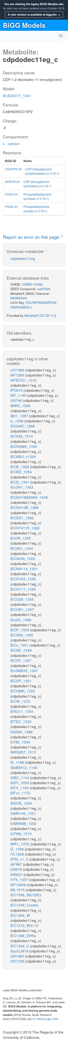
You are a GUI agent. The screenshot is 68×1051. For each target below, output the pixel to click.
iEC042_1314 (21, 435)
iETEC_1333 (20, 721)
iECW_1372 (20, 701)
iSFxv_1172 (20, 792)
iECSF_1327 (20, 660)
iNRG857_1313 (23, 751)
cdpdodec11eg (22, 258)
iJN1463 (17, 955)
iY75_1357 (19, 879)
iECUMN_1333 (22, 690)
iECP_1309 (20, 629)
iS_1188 (17, 762)
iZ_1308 (17, 848)
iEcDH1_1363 (21, 487)
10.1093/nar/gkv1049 (45, 1019)
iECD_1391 (20, 481)
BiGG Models (24, 25)
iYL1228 (17, 853)
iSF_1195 (18, 395)
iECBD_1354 (21, 471)
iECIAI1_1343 (21, 548)
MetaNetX (31, 315)
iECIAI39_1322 (22, 558)
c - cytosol (11, 143)
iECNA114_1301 (24, 568)
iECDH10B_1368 (24, 507)
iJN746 (16, 400)
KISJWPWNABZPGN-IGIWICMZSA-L (33, 304)
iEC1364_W (20, 915)
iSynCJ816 (19, 950)
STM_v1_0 (19, 859)
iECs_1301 (19, 644)
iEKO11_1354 (21, 711)
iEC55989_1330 (23, 446)
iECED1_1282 (22, 517)
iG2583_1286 (21, 731)
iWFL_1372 (20, 843)
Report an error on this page (31, 237)
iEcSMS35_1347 (24, 670)
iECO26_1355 (22, 599)
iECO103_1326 (23, 578)
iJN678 (16, 869)
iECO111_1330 (23, 589)
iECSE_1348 (21, 650)
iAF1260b (18, 884)
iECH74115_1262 (25, 527)
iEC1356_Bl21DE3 (25, 894)
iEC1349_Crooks (24, 904)
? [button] (61, 236)
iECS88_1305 (21, 634)
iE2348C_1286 (22, 425)
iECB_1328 (20, 466)
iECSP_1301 (21, 680)
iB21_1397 (19, 415)
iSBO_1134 (20, 777)
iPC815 (16, 390)
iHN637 (17, 874)
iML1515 (18, 889)
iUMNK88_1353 (23, 823)
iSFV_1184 (20, 787)
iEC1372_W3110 (24, 925)
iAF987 (16, 864)
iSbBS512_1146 (23, 767)
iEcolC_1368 (20, 619)
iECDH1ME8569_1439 (29, 497)
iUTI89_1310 (21, 833)
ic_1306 (17, 420)
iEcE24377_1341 (17, 95)
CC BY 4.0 (47, 315)
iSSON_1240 (21, 803)
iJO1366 (17, 369)
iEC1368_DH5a (23, 935)
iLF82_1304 (20, 741)
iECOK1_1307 (22, 609)
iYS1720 (17, 960)
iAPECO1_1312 (23, 380)
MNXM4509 (18, 298)
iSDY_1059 (20, 782)
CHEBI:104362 (32, 284)
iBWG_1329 (20, 405)
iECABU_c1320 (23, 456)
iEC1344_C (20, 945)
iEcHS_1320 (20, 537)
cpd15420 (43, 288)
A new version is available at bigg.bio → (34, 14)
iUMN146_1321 (23, 813)
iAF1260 (17, 374)
